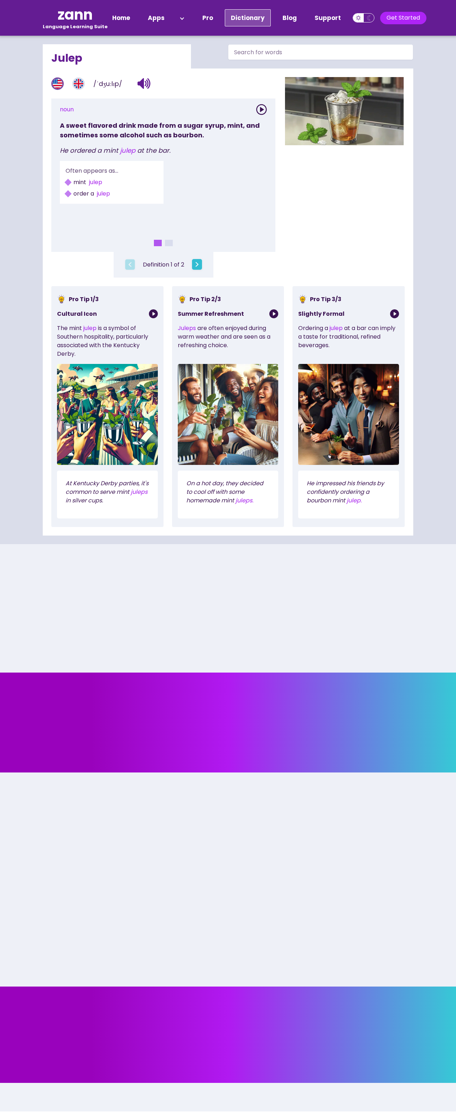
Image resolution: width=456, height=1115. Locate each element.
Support (328, 18)
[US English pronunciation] (57, 83)
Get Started (403, 18)
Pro (207, 18)
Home (121, 18)
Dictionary (248, 18)
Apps (156, 18)
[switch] (363, 17)
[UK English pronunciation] (78, 83)
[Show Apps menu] (182, 17)
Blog (290, 18)
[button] (144, 83)
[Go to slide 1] (158, 243)
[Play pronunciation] (261, 109)
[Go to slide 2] (169, 243)
